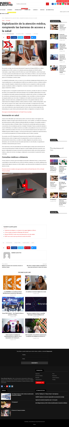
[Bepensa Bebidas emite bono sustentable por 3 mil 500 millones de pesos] (63, 195)
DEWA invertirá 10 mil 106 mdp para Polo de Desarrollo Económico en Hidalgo (62, 69)
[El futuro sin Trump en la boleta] (6, 413)
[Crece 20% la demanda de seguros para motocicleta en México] (54, 57)
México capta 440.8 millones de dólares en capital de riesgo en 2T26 (63, 47)
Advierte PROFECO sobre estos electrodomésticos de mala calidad (20, 234)
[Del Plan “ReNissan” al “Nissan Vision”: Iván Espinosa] (54, 162)
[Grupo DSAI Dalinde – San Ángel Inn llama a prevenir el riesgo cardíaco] (13, 304)
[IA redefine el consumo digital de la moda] (36, 282)
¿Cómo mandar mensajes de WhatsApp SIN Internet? (16, 232)
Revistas (42, 9)
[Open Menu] (68, 4)
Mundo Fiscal (50, 9)
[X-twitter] (4, 386)
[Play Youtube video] (24, 185)
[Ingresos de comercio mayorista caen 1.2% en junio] (54, 27)
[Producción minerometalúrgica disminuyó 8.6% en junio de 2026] (54, 36)
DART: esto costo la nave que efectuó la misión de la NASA (18, 236)
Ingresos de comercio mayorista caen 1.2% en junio (62, 27)
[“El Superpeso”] (54, 195)
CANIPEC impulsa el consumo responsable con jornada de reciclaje (63, 169)
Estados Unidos (26, 242)
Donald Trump (17, 242)
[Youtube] (60, 4)
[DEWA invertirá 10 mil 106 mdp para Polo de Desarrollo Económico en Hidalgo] (54, 68)
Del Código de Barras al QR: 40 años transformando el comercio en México (62, 185)
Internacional (19, 9)
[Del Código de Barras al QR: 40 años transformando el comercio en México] (63, 178)
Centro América (55, 377)
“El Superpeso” (53, 199)
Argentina (38, 373)
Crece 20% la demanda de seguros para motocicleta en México (62, 57)
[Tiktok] (65, 4)
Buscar (47, 4)
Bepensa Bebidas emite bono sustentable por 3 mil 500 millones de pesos (63, 202)
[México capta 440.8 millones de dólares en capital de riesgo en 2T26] (54, 46)
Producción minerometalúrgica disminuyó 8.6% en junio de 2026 (63, 36)
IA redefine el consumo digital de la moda (36, 291)
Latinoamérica (39, 379)
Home (34, 424)
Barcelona (54, 375)
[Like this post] (8, 37)
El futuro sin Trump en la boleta (18, 410)
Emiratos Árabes (39, 375)
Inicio (3, 18)
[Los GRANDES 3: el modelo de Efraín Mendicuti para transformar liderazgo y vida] (13, 282)
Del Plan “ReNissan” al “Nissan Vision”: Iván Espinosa (53, 168)
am (3, 242)
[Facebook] (53, 4)
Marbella (37, 377)
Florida (53, 379)
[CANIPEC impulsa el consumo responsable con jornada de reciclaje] (63, 162)
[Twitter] (55, 4)
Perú (53, 373)
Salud (32, 242)
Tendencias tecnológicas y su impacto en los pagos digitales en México (20, 230)
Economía (9, 9)
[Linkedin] (10, 386)
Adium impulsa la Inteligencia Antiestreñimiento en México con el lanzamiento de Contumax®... (12, 336)
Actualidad (2, 9)
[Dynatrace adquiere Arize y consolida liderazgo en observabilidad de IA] (36, 304)
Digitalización (9, 242)
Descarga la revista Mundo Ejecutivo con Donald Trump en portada (16, 112)
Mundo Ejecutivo (10, 33)
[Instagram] (58, 4)
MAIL (43, 382)
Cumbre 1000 (27, 9)
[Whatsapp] (63, 4)
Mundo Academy (5, 13)
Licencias (35, 9)
